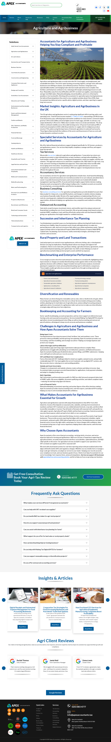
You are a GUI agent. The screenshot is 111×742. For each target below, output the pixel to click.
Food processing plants (80, 281)
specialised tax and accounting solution (56, 457)
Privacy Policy (40, 725)
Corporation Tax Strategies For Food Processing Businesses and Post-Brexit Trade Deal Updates (22, 609)
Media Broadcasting (17, 182)
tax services (52, 155)
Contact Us (55, 18)
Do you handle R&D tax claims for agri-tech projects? (42, 516)
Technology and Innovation (19, 215)
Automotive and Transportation (20, 62)
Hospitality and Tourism (18, 159)
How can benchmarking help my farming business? (41, 543)
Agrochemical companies (81, 286)
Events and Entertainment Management (18, 114)
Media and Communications (19, 176)
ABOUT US (22, 243)
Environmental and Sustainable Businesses (20, 107)
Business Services (16, 67)
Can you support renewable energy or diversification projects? (45, 556)
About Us (19, 18)
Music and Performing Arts (19, 187)
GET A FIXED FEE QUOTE (100, 18)
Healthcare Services (17, 154)
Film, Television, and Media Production (19, 126)
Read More (22, 624)
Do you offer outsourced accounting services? (40, 563)
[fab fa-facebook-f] (100, 7)
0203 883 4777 (81, 10)
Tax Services (56, 708)
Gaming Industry (16, 143)
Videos (38, 718)
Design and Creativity (17, 90)
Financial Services (16, 132)
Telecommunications (17, 221)
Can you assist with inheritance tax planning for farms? (43, 529)
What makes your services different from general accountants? (46, 503)
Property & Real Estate (18, 199)
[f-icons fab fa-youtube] (9, 714)
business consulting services (52, 192)
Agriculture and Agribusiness (19, 51)
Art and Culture (15, 56)
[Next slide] (108, 600)
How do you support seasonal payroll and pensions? (42, 523)
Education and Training (18, 101)
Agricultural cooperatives (80, 288)
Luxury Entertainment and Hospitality (18, 170)
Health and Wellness (17, 148)
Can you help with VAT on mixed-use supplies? (40, 509)
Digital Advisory (57, 727)
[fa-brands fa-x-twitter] (104, 7)
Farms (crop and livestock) (50, 278)
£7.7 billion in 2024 (77, 116)
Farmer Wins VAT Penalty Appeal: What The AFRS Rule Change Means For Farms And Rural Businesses (88, 610)
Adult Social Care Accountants (20, 46)
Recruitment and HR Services (19, 205)
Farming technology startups (82, 278)
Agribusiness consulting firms (51, 286)
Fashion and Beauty (16, 120)
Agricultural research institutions (51, 288)
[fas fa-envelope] (96, 7)
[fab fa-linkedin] (108, 7)
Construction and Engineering (19, 78)
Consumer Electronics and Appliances (18, 84)
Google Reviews (55, 693)
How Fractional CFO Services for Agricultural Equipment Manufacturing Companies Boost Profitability (55, 610)
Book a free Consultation (80, 18)
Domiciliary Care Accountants (20, 95)
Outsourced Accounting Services (56, 722)
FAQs (47, 17)
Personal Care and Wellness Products (19, 193)
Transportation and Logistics (19, 226)
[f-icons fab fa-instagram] (23, 710)
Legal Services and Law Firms (19, 164)
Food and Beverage (16, 138)
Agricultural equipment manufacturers (84, 283)
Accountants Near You (67, 18)
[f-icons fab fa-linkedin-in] (18, 710)
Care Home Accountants (18, 72)
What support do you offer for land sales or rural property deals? (46, 536)
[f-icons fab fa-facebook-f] (9, 710)
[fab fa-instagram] (104, 10)
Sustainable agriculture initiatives (52, 283)
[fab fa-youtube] (108, 10)
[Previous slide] (4, 600)
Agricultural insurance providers (51, 281)
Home (4, 17)
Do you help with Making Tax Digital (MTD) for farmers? (43, 549)
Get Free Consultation (93, 477)
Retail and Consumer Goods (19, 210)
